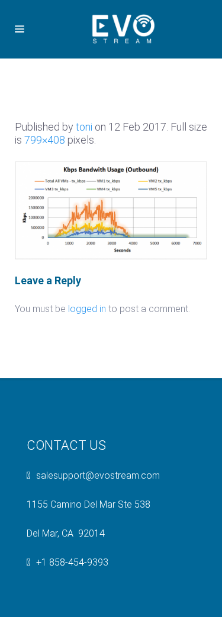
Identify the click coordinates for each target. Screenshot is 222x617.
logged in (87, 308)
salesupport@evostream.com (98, 475)
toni (84, 127)
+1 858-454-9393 (72, 562)
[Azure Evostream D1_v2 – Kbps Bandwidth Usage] (111, 209)
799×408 (44, 140)
